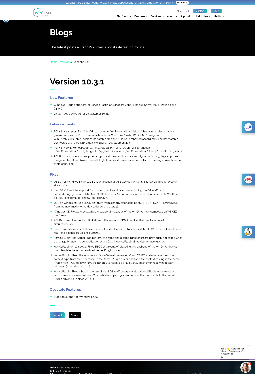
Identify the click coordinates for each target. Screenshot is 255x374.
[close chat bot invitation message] (222, 357)
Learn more (182, 3)
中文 (179, 11)
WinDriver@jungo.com (68, 367)
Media (217, 16)
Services (156, 16)
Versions (65, 62)
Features (139, 16)
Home (53, 62)
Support (185, 16)
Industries (202, 16)
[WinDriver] (42, 12)
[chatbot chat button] (245, 367)
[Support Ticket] (187, 11)
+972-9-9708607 (62, 370)
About (170, 16)
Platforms (122, 16)
